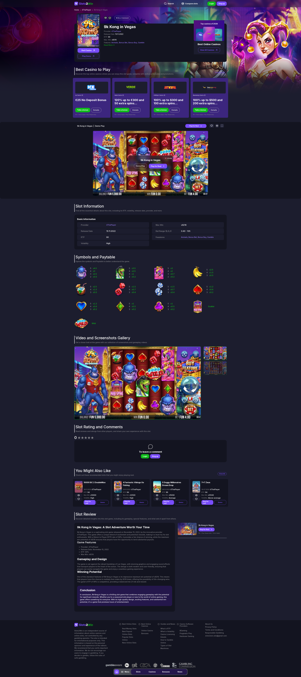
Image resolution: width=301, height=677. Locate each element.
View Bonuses (220, 72)
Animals (184, 237)
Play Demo (86, 56)
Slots (138, 672)
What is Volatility (167, 631)
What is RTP (165, 629)
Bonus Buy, (132, 43)
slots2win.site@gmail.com (216, 636)
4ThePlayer (86, 10)
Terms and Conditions (214, 630)
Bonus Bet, (123, 43)
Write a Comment (122, 18)
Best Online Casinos (146, 625)
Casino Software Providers (186, 625)
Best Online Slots (129, 624)
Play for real (88, 502)
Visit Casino (86, 50)
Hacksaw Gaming (187, 636)
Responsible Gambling (214, 633)
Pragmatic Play (186, 633)
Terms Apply (216, 533)
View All (222, 474)
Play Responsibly (207, 533)
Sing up (222, 4)
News (180, 672)
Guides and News (167, 624)
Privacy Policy (211, 627)
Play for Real (194, 126)
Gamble (141, 43)
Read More (108, 45)
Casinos (152, 672)
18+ (199, 533)
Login (211, 4)
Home (76, 10)
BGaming (183, 631)
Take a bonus (82, 110)
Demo (102, 502)
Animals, (114, 43)
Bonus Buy (202, 237)
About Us (209, 624)
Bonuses (166, 672)
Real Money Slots (129, 629)
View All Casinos (207, 50)
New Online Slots (129, 643)
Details (96, 110)
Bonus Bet (192, 237)
